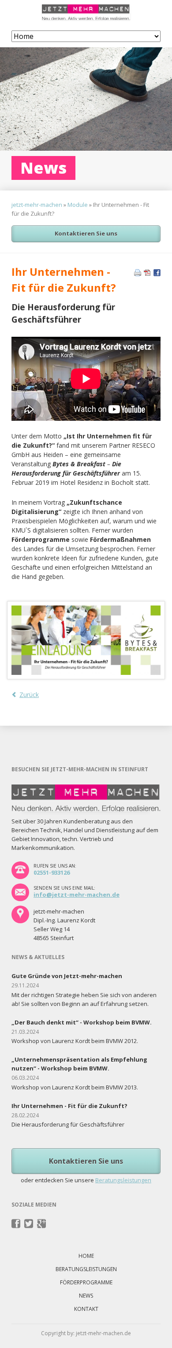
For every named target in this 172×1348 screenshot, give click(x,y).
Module (77, 205)
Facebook (16, 1223)
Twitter (29, 1223)
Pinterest (41, 1223)
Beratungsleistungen (123, 1180)
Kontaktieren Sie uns (86, 233)
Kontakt (86, 1309)
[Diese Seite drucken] (137, 274)
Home (86, 1256)
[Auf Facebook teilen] (157, 274)
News (86, 1295)
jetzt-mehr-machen (36, 205)
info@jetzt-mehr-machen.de (77, 895)
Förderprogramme (86, 1282)
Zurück (29, 694)
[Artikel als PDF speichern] (147, 274)
